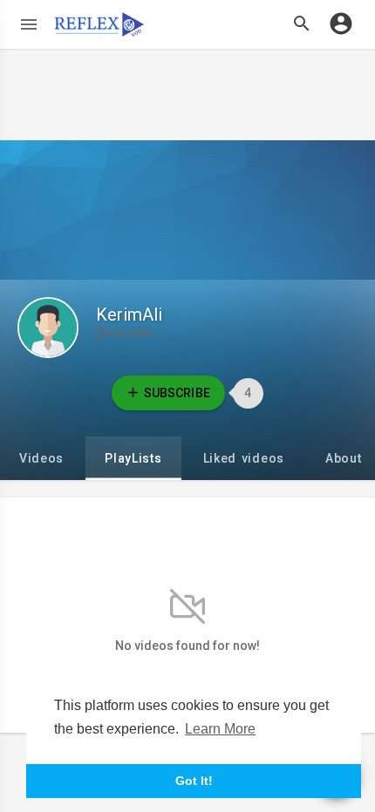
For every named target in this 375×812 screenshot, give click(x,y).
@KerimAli (124, 333)
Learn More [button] (220, 728)
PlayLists (133, 458)
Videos (41, 458)
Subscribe (176, 393)
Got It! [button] (194, 781)
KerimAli (129, 314)
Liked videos (243, 458)
